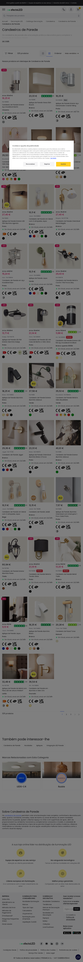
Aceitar (63, 164)
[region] (41, 155)
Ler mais (53, 158)
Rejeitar (47, 164)
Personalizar (30, 164)
